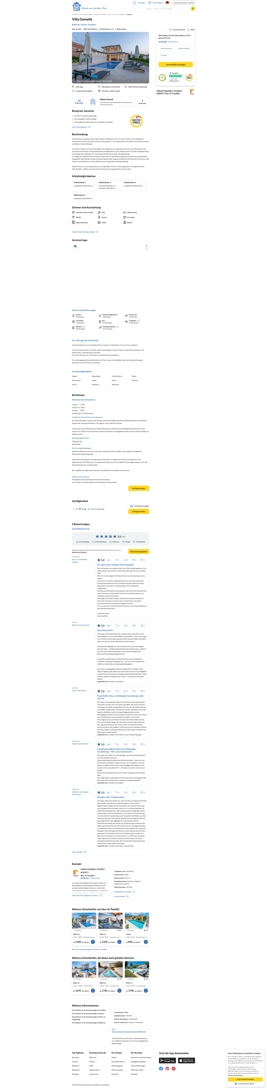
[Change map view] (75, 247)
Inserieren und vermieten (141, 1057)
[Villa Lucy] (110, 921)
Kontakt (114, 1074)
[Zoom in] (146, 246)
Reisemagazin (117, 1066)
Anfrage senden (138, 488)
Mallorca (75, 1066)
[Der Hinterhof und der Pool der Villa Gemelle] (110, 57)
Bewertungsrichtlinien (79, 552)
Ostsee (75, 1061)
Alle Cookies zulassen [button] (245, 1079)
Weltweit (76, 1070)
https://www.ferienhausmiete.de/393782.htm (129, 1032)
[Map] (110, 274)
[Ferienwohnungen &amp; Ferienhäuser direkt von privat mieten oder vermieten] (89, 8)
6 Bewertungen (95, 878)
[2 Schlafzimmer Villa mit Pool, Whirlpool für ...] (110, 969)
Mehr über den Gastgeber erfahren (85, 895)
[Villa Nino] (137, 921)
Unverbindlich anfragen (176, 64)
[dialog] (245, 1068)
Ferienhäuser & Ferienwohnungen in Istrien (88, 1013)
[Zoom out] (146, 249)
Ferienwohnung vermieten (184, 3)
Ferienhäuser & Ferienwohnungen (82, 14)
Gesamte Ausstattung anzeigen (83, 232)
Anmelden (141, 3)
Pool (126, 1012)
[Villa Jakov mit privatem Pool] (84, 969)
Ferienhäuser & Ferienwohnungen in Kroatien (89, 1010)
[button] (245, 1084)
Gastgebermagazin (138, 1061)
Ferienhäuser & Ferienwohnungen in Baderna (88, 1023)
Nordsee (75, 1057)
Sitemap (75, 1074)
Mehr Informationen (79, 127)
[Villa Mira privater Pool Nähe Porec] (137, 969)
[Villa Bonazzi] (84, 921)
